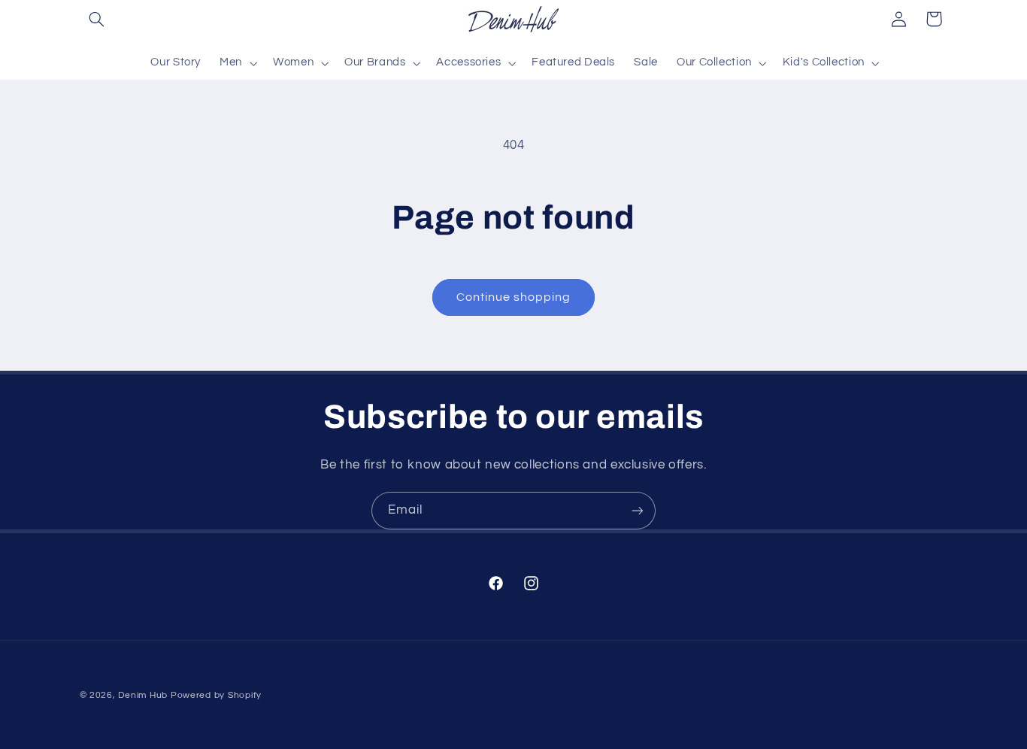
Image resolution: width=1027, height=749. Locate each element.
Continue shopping (513, 297)
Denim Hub (143, 695)
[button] (97, 19)
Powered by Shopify (216, 695)
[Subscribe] (637, 510)
